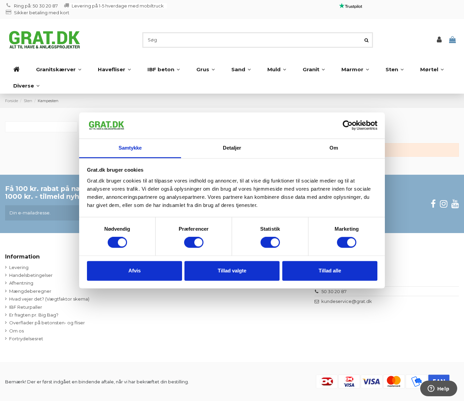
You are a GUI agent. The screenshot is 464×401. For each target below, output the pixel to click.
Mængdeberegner (30, 291)
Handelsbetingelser (31, 275)
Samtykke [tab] (130, 148)
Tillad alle (330, 270)
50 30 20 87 (333, 291)
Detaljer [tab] (232, 148)
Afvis (134, 270)
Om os (16, 330)
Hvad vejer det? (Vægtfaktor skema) (49, 299)
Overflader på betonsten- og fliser (47, 322)
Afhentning (21, 283)
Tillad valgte (232, 270)
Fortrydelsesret (26, 338)
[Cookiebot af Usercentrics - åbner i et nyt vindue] (347, 125)
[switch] (193, 242)
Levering (19, 267)
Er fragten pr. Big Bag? (33, 315)
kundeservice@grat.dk (346, 301)
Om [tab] (333, 148)
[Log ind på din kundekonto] (439, 39)
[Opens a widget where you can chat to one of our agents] (438, 389)
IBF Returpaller (25, 307)
